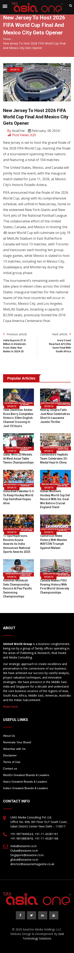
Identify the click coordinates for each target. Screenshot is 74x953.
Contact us (10, 768)
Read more (10, 706)
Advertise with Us (14, 748)
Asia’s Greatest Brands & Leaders (25, 781)
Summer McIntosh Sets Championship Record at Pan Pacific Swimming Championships (17, 588)
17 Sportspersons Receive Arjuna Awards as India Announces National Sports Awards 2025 (16, 543)
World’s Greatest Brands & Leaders (26, 775)
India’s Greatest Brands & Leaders (25, 788)
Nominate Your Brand (17, 742)
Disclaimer (10, 755)
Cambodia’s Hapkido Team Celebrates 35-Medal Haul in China (54, 458)
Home (7, 39)
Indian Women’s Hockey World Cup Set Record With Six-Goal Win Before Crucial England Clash (55, 499)
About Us (9, 735)
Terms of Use (11, 762)
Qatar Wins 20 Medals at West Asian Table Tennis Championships (18, 458)
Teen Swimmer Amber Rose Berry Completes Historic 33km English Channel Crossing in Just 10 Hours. (18, 417)
